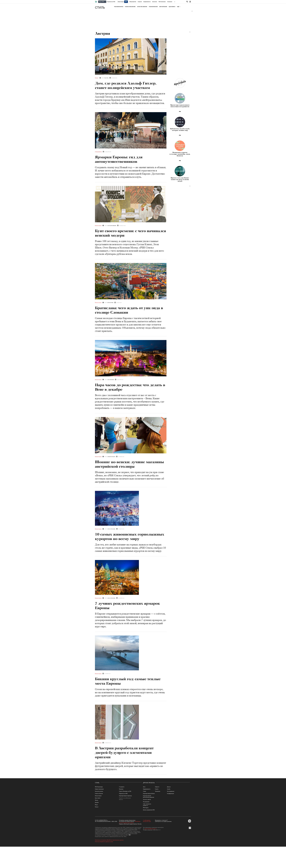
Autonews (154, 1)
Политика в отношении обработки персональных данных (109, 840)
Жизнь (96, 800)
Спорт (144, 791)
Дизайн (97, 802)
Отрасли (140, 1)
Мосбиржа (137, 821)
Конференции (170, 793)
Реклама (121, 789)
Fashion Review (153, 6)
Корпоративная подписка (125, 795)
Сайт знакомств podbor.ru (147, 804)
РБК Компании (162, 1)
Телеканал (169, 1)
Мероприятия (133, 1)
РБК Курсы (145, 807)
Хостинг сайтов (147, 799)
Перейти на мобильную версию (125, 798)
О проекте (121, 786)
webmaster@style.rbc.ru (150, 828)
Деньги (169, 786)
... (174, 1)
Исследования (170, 791)
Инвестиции (121, 1)
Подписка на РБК (111, 1)
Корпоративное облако (149, 793)
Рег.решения (146, 801)
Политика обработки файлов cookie (104, 841)
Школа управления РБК (149, 810)
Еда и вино (172, 6)
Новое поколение (130, 6)
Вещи (96, 804)
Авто (144, 786)
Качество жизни (142, 6)
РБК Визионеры (118, 6)
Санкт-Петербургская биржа (126, 822)
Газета (156, 789)
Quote (168, 789)
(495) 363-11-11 (156, 830)
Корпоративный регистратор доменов (148, 796)
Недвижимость (147, 1)
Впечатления (163, 6)
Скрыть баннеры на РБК (125, 791)
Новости (157, 786)
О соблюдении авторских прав (147, 820)
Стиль (100, 7)
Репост (96, 807)
